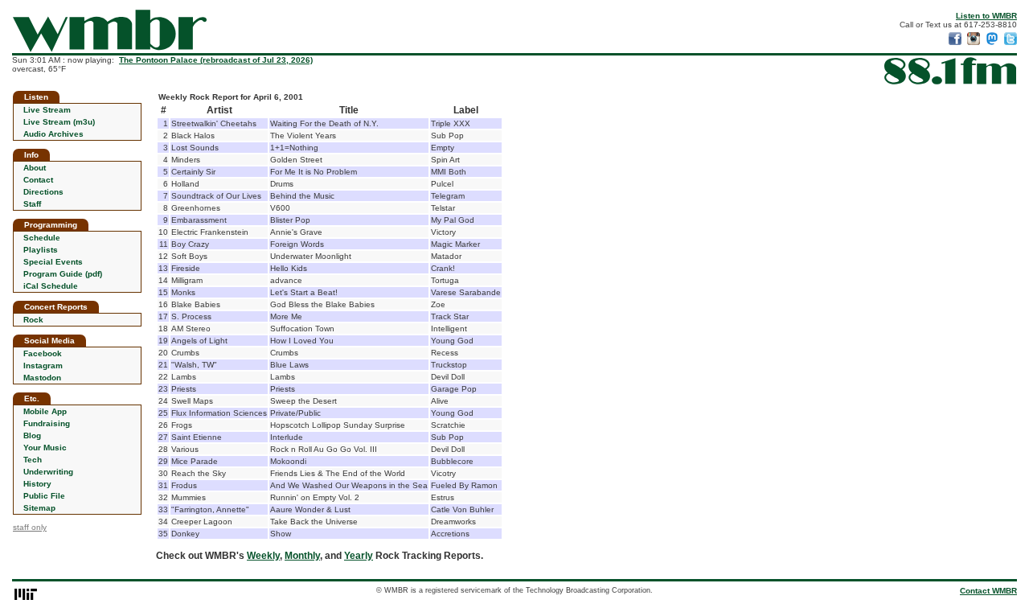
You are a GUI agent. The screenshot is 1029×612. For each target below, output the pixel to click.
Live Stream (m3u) (59, 121)
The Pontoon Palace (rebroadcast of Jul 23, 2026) (216, 59)
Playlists (40, 249)
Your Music (45, 447)
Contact (38, 179)
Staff (32, 203)
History (37, 483)
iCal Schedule (50, 285)
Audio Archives (53, 133)
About (34, 167)
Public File (44, 495)
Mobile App (45, 411)
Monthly (302, 555)
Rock (33, 319)
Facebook (42, 353)
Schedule (41, 237)
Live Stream (47, 109)
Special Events (53, 261)
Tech (32, 459)
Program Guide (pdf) (62, 273)
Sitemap (39, 507)
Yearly (358, 555)
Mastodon (42, 377)
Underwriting (48, 471)
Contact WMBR (988, 590)
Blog (32, 435)
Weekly (263, 555)
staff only (30, 527)
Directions (43, 191)
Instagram (43, 365)
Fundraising (46, 423)
